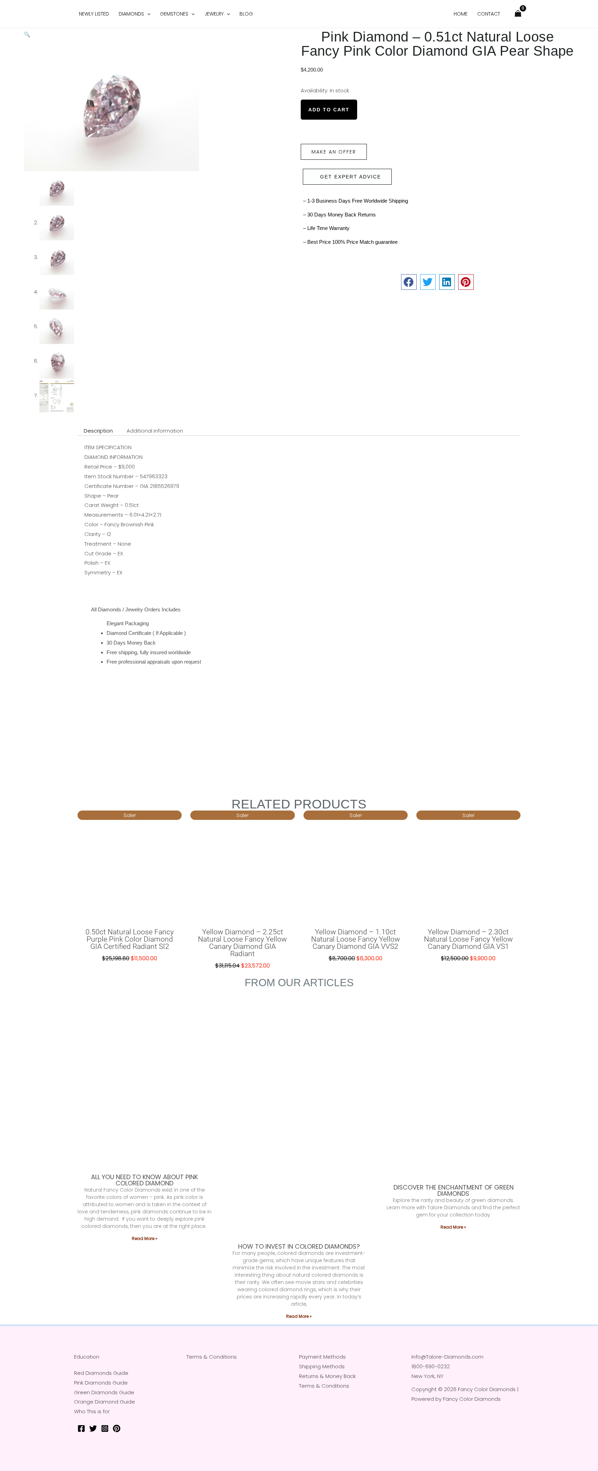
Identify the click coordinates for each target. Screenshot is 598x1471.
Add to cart (329, 109)
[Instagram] (105, 1428)
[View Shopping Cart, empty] (518, 14)
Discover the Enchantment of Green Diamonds (453, 1190)
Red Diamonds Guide (101, 1373)
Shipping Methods (322, 1366)
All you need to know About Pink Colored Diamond (144, 1180)
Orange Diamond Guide (104, 1401)
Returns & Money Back (327, 1376)
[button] (27, 34)
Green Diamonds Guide (104, 1392)
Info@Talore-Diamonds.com (447, 1356)
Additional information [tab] (155, 430)
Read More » (144, 1238)
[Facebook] (81, 1428)
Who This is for (92, 1411)
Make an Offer (333, 151)
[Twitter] (93, 1428)
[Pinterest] (116, 1428)
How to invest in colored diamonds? (299, 1246)
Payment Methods (322, 1356)
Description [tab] (98, 430)
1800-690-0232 (430, 1366)
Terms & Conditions (212, 1356)
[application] (147, 14)
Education (86, 1356)
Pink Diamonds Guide (101, 1382)
